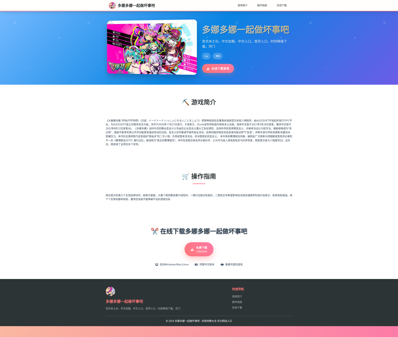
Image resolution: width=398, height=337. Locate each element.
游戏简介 (243, 5)
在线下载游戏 (220, 68)
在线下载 (282, 5)
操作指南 (262, 5)
